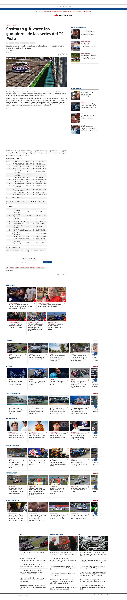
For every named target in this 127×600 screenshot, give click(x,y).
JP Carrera (32, 43)
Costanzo (22, 43)
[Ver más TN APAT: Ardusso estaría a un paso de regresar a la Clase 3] (38, 453)
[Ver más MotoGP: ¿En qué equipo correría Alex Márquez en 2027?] (38, 373)
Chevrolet (11, 43)
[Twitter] (60, 6)
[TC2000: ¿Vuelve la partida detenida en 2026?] (33, 543)
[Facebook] (57, 6)
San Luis (17, 43)
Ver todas (95, 340)
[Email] (70, 6)
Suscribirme (47, 262)
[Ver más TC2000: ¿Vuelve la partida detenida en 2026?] (17, 348)
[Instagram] (66, 6)
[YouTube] (63, 6)
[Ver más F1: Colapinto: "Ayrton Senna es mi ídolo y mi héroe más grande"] (75, 118)
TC (7, 43)
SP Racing (38, 267)
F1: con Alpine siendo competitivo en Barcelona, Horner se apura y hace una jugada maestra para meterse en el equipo (67, 11)
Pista (43, 267)
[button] (47, 9)
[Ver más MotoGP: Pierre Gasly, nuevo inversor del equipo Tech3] (59, 373)
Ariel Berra (11, 51)
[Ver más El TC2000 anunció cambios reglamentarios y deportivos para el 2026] (38, 348)
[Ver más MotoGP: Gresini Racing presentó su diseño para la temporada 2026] (17, 373)
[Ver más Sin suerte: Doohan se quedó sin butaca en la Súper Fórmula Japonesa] (17, 426)
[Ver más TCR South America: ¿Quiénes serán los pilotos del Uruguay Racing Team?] (17, 400)
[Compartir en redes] (34, 303)
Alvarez (27, 43)
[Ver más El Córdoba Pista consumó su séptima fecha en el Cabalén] (80, 480)
